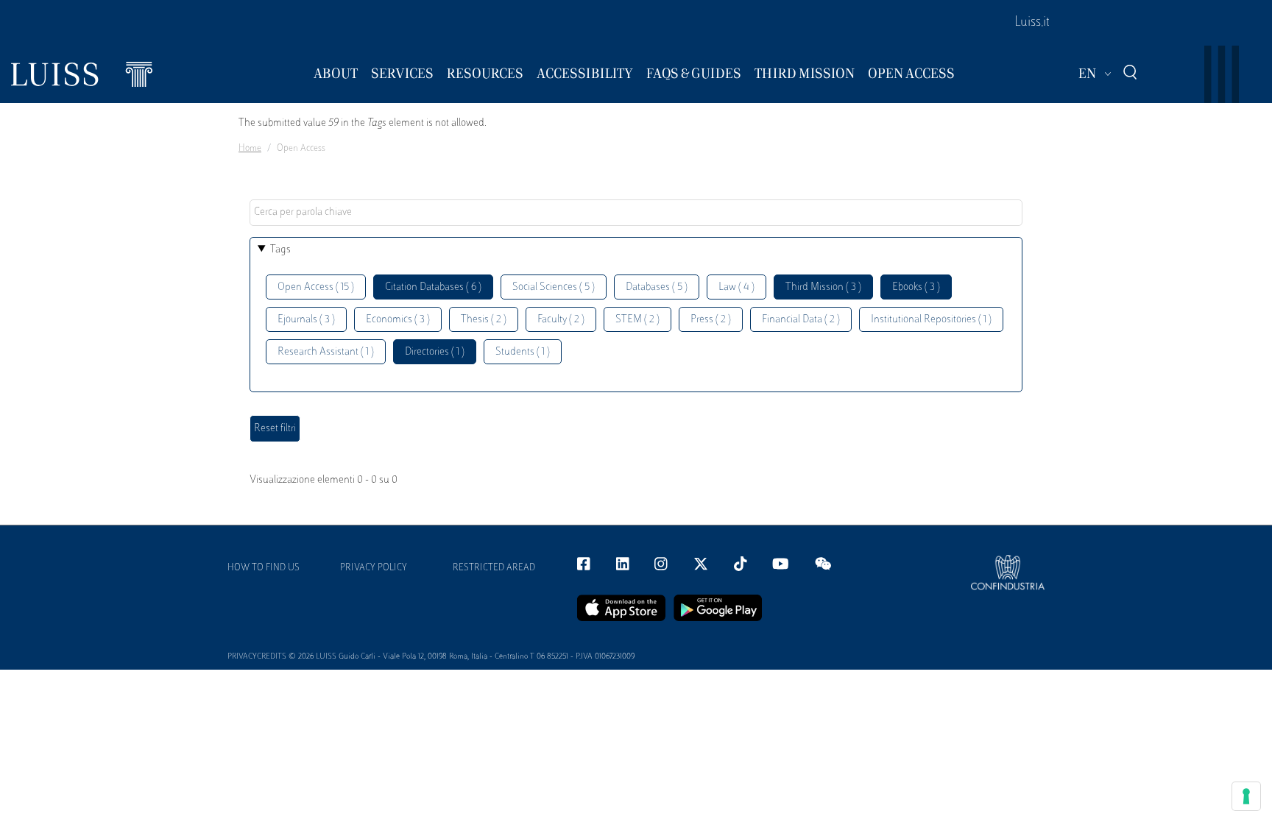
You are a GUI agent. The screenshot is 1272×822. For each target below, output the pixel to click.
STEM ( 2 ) (637, 319)
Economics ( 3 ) (398, 319)
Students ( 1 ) (522, 352)
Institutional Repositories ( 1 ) (931, 319)
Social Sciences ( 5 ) (553, 287)
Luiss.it (1032, 22)
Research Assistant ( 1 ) (326, 352)
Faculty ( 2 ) (560, 319)
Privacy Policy (373, 568)
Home (250, 148)
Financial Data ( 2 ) (801, 319)
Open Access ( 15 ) (316, 287)
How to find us (263, 568)
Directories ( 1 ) (434, 352)
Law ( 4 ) (736, 287)
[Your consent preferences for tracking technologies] (1246, 796)
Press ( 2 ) (710, 319)
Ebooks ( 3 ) (916, 287)
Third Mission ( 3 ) (823, 287)
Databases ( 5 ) (657, 287)
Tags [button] (280, 249)
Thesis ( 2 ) (483, 319)
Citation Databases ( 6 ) (433, 287)
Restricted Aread (494, 568)
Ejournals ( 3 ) (306, 319)
